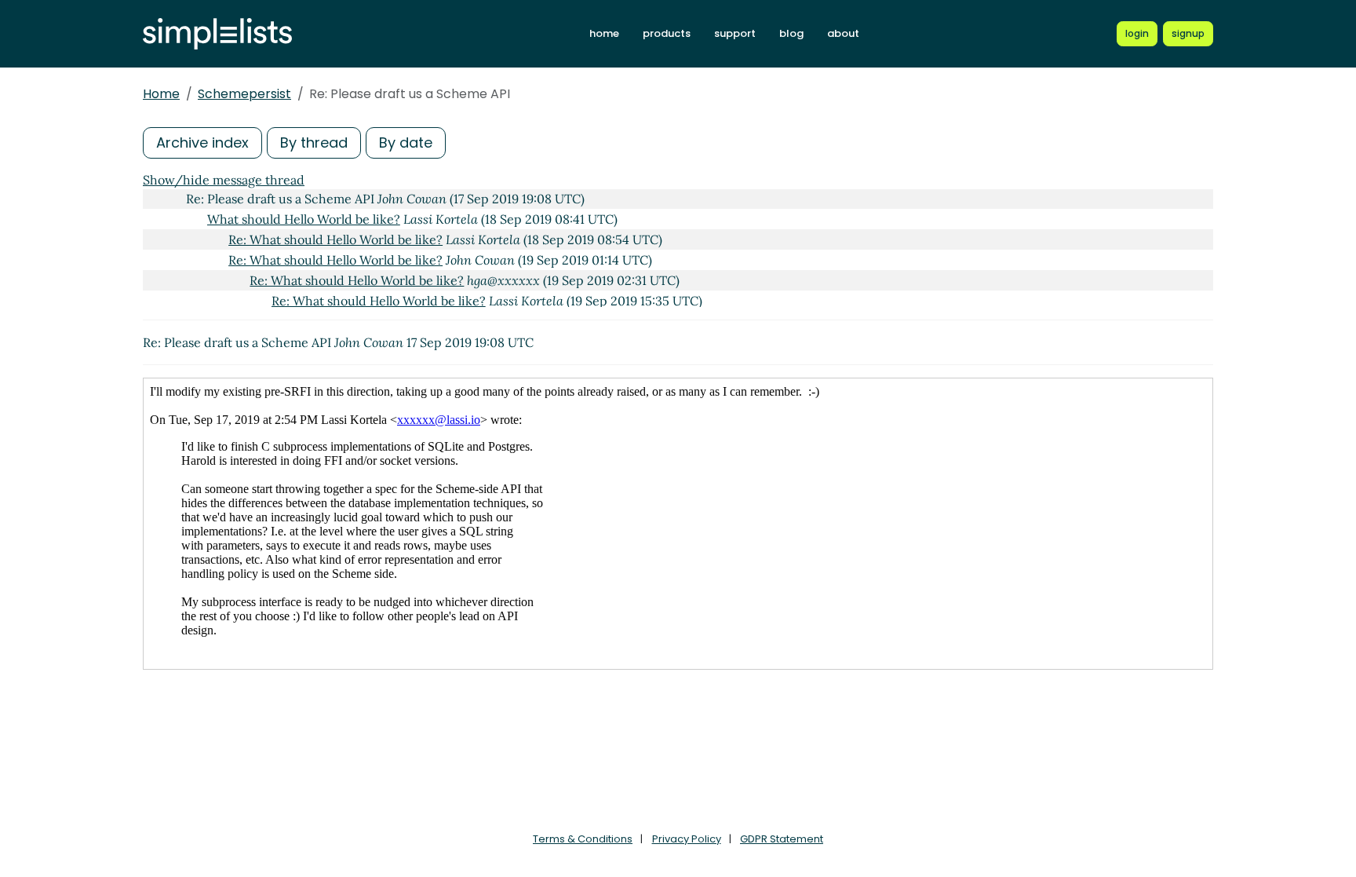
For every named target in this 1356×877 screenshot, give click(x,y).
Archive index (202, 142)
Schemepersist (244, 94)
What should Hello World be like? (303, 219)
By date (405, 142)
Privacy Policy (686, 838)
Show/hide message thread (223, 180)
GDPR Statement (781, 838)
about (843, 33)
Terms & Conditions (582, 838)
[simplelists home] (217, 34)
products (667, 33)
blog (791, 33)
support (735, 33)
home (604, 33)
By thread (314, 142)
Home (161, 94)
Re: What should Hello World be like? (335, 239)
